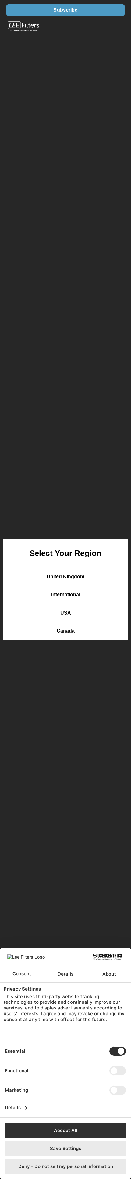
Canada (66, 630)
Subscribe (65, 10)
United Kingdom (65, 576)
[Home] (23, 27)
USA (65, 612)
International (65, 594)
